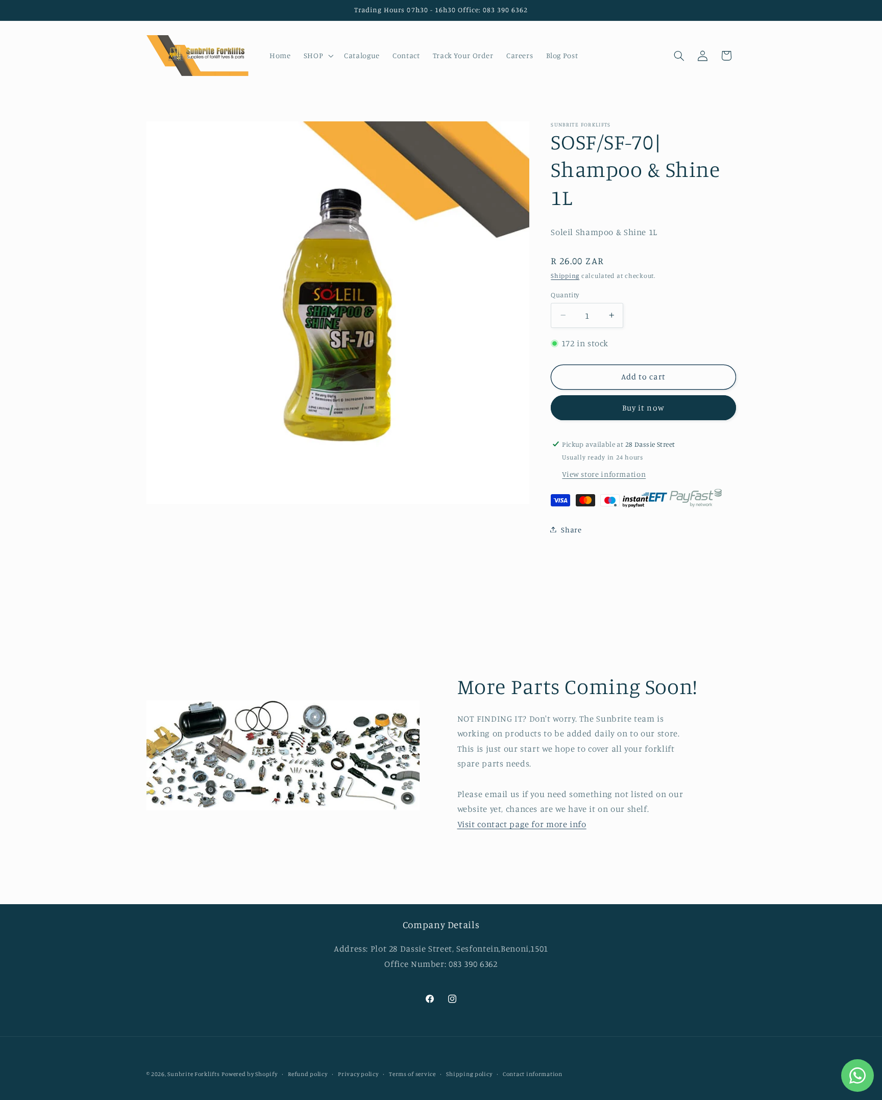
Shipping (565, 275)
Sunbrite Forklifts (193, 1074)
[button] (317, 55)
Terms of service (412, 1074)
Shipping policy (469, 1074)
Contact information (532, 1074)
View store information (604, 473)
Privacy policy (358, 1074)
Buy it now (643, 407)
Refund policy (308, 1074)
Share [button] (571, 529)
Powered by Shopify (249, 1074)
